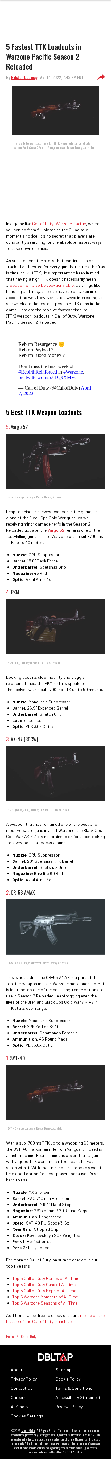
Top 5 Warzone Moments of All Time (45, 1296)
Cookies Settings (27, 1415)
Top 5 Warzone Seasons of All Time (44, 1302)
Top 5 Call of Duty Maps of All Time (44, 1290)
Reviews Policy (69, 1406)
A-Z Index (20, 1406)
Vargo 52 (55, 530)
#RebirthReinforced (37, 371)
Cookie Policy (68, 1378)
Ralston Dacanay (24, 77)
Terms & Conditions (74, 1388)
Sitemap (64, 1369)
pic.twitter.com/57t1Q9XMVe (47, 377)
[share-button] (101, 77)
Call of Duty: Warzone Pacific (59, 223)
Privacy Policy (24, 1378)
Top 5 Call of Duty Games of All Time (45, 1278)
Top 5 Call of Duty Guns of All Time (44, 1284)
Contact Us (21, 1388)
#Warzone (73, 371)
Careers (18, 1397)
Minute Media (28, 1431)
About (17, 1369)
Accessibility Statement (78, 1397)
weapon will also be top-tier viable (42, 285)
